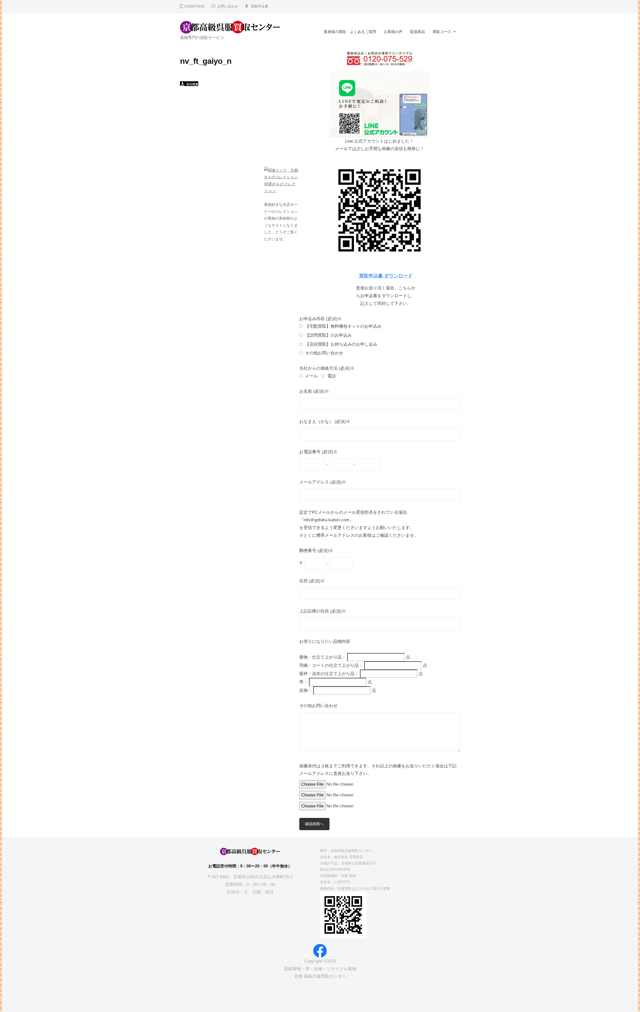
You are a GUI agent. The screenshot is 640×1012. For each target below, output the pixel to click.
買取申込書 (259, 6)
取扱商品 (417, 32)
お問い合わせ (227, 6)
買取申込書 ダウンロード (385, 275)
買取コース (441, 32)
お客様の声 (393, 32)
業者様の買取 (335, 32)
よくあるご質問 (363, 32)
